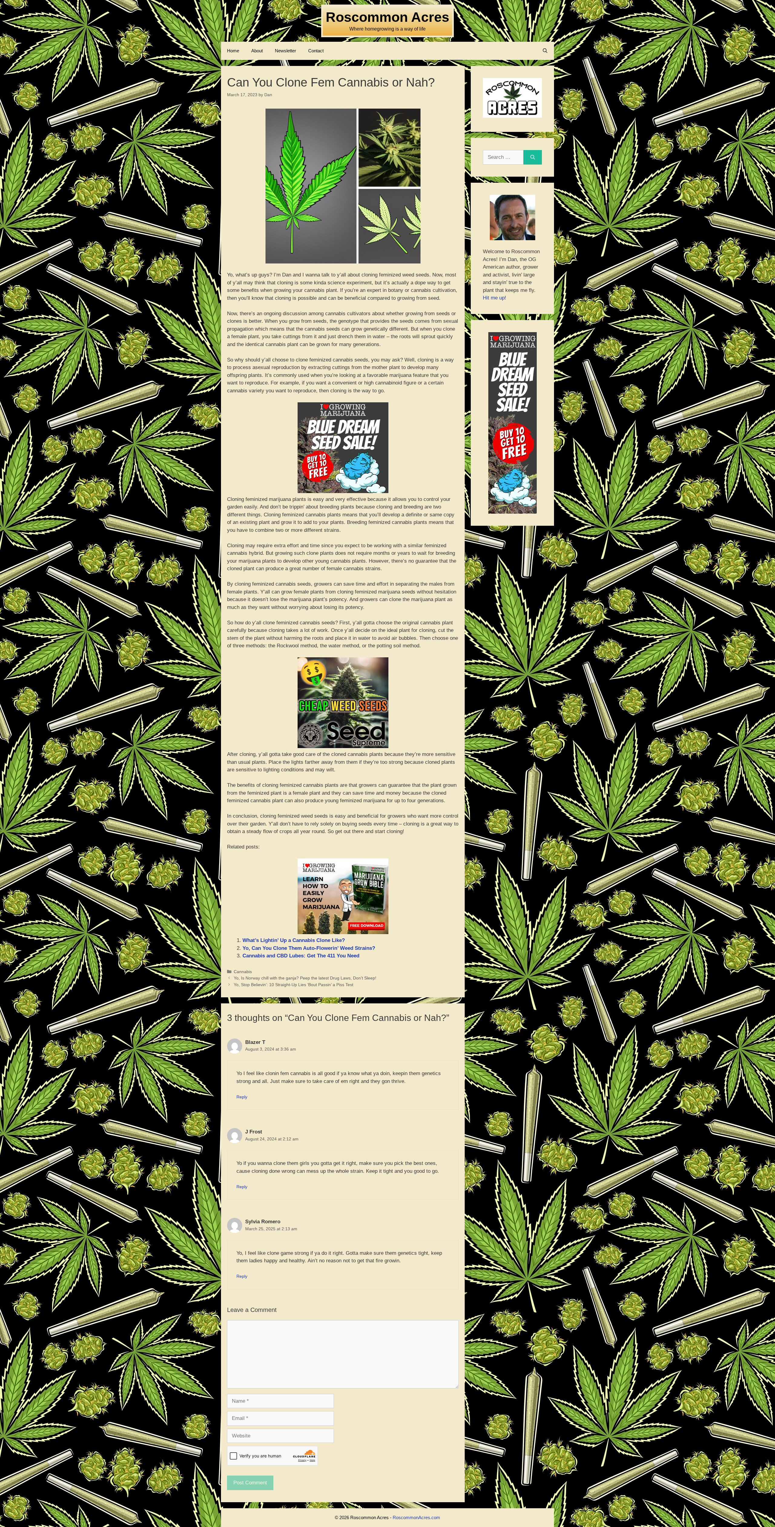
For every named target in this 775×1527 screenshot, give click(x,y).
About (257, 50)
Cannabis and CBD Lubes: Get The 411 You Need (300, 956)
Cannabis (243, 971)
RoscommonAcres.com (416, 1517)
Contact (316, 50)
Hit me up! (494, 298)
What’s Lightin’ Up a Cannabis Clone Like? (293, 940)
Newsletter (285, 50)
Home (233, 50)
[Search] (532, 157)
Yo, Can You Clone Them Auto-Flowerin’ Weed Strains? (308, 948)
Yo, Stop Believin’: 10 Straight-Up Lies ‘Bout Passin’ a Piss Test (293, 984)
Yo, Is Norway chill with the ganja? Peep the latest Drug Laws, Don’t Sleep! (305, 978)
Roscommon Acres (387, 17)
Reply (241, 1096)
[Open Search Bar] (545, 51)
